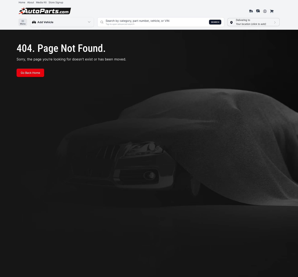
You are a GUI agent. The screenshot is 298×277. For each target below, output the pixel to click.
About (30, 2)
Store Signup (56, 2)
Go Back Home (30, 72)
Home (22, 2)
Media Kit (41, 2)
